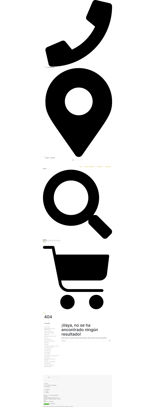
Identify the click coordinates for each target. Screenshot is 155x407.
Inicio (81, 166)
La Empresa (108, 166)
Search (44, 168)
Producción (100, 166)
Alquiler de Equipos (89, 166)
